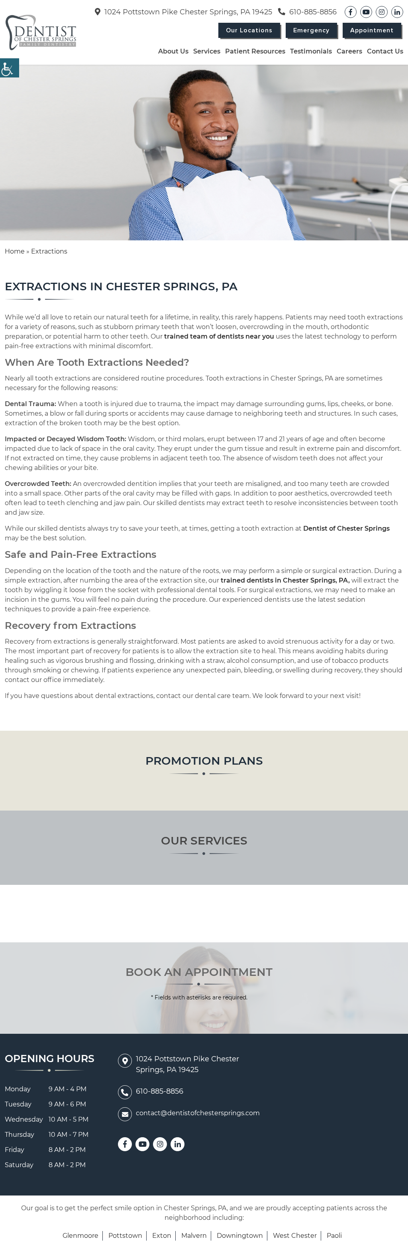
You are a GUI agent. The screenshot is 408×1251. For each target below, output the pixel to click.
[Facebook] (351, 12)
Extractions (49, 251)
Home (15, 251)
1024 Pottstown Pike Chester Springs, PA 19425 (187, 12)
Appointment (372, 30)
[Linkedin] (397, 12)
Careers (349, 51)
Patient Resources (255, 51)
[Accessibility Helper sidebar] (9, 67)
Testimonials (311, 51)
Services (206, 51)
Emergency (311, 30)
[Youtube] (366, 12)
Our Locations (249, 30)
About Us (173, 51)
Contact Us (385, 51)
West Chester (295, 1235)
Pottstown (125, 1235)
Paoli (334, 1235)
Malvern (194, 1235)
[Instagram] (382, 12)
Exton (161, 1235)
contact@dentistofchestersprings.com (198, 1113)
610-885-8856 (312, 12)
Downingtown (240, 1235)
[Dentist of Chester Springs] (40, 32)
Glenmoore (80, 1235)
